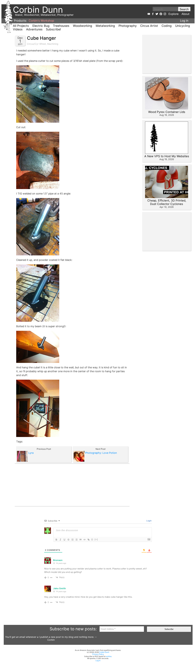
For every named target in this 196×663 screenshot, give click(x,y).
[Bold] (56, 539)
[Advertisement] (72, 485)
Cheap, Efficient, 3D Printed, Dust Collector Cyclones (166, 202)
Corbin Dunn (104, 652)
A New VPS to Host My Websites (166, 156)
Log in (184, 20)
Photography (128, 26)
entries (108, 656)
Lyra (31, 452)
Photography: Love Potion (101, 452)
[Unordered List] (76, 539)
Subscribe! (53, 29)
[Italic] (60, 539)
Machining (52, 43)
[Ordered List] (72, 539)
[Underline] (64, 539)
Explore (173, 14)
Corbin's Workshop (41, 20)
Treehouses (61, 26)
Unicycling (182, 26)
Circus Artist (149, 26)
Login (149, 520)
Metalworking (105, 26)
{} (92, 539)
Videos (18, 29)
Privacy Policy (98, 654)
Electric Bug (41, 26)
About (185, 14)
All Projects (21, 26)
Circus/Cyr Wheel (36, 43)
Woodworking (82, 26)
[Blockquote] (80, 539)
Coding (167, 26)
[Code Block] (85, 539)
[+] (96, 539)
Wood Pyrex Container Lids (166, 112)
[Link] (89, 539)
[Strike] (68, 539)
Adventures (34, 29)
